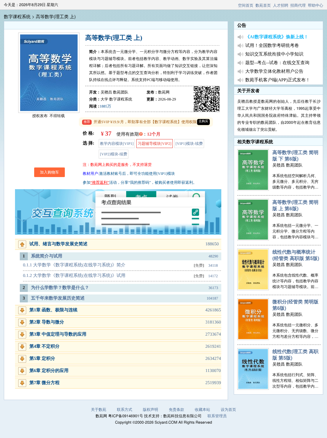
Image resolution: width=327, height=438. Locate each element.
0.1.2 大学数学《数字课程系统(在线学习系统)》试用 (74, 275)
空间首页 (245, 5)
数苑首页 (263, 5)
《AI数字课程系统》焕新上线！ (276, 37)
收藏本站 (202, 409)
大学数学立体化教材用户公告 (274, 71)
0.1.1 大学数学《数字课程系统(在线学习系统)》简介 (74, 265)
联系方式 (124, 409)
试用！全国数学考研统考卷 (272, 45)
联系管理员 (217, 416)
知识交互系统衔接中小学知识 (274, 54)
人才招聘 (280, 5)
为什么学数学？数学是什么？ (60, 288)
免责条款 (176, 409)
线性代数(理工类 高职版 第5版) (295, 354)
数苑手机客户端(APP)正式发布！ (277, 80)
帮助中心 (315, 5)
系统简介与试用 (46, 256)
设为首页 (228, 409)
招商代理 (298, 5)
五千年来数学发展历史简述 (58, 298)
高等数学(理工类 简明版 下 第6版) (295, 155)
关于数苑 (98, 409)
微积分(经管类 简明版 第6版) (295, 304)
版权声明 (150, 409)
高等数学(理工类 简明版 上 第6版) (295, 205)
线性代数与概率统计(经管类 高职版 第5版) (295, 255)
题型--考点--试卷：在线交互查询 (277, 63)
